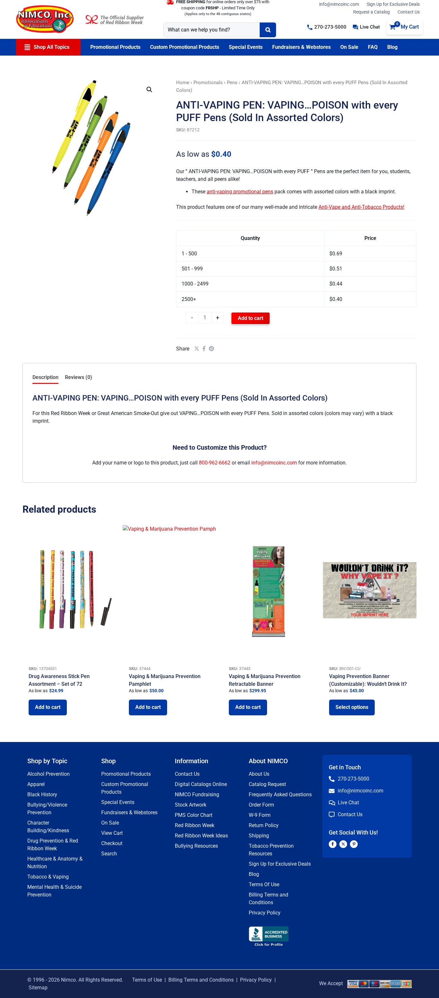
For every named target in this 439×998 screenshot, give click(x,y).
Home (182, 82)
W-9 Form (260, 815)
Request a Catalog (371, 11)
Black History (42, 794)
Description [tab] (45, 377)
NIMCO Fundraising (197, 794)
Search (109, 854)
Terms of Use (147, 980)
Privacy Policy (265, 913)
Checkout (111, 843)
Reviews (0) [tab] (78, 377)
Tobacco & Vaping (48, 877)
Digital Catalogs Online (201, 784)
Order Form (261, 805)
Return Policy (264, 825)
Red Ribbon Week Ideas (201, 836)
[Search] (268, 29)
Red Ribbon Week (194, 825)
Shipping (259, 836)
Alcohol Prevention (48, 774)
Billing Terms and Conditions (201, 980)
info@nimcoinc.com (339, 4)
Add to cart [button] (47, 707)
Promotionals (208, 82)
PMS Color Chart (193, 815)
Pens (232, 82)
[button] (326, 27)
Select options (352, 707)
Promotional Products (126, 774)
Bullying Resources (196, 846)
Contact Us (409, 11)
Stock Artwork (190, 805)
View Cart (112, 833)
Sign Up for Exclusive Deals (393, 4)
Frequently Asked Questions (280, 794)
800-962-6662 (214, 463)
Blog (254, 874)
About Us (259, 774)
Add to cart (250, 318)
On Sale (110, 823)
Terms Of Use (264, 884)
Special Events (117, 802)
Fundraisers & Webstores (129, 812)
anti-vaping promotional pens (240, 192)
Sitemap (38, 988)
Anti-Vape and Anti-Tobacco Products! (361, 207)
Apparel (36, 784)
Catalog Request (267, 784)
